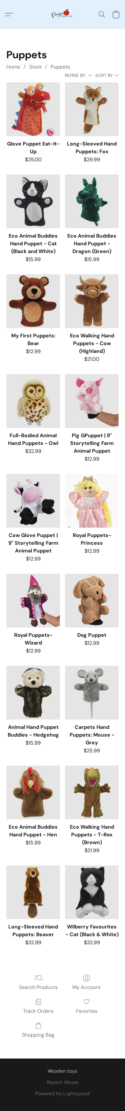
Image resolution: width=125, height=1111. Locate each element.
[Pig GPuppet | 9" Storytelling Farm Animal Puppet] (92, 401)
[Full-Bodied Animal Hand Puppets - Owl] (33, 401)
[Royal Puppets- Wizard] (33, 600)
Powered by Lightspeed (62, 1093)
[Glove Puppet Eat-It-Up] (33, 109)
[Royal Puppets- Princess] (92, 501)
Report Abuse (63, 1082)
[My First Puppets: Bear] (33, 301)
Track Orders (38, 1011)
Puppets (60, 66)
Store (35, 66)
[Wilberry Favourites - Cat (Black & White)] (92, 892)
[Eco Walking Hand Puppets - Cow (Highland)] (92, 301)
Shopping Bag (38, 1034)
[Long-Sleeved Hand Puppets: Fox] (92, 109)
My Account (86, 987)
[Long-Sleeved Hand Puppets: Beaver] (33, 892)
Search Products (38, 987)
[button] (62, 14)
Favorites (86, 1011)
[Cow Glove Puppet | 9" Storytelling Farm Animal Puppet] (33, 501)
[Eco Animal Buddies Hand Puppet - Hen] (33, 792)
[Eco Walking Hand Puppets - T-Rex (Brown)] (92, 792)
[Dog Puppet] (92, 600)
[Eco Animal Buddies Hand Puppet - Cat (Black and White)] (33, 201)
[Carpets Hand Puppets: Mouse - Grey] (92, 693)
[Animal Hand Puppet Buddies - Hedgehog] (33, 693)
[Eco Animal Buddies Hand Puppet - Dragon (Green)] (92, 201)
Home (13, 66)
